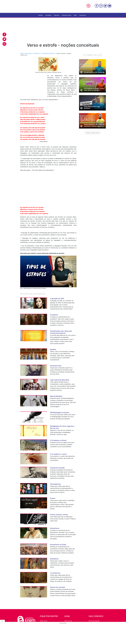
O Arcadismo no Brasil (58, 440)
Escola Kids (82, 15)
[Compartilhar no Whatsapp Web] (4, 44)
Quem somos (43, 621)
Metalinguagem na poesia (59, 412)
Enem (75, 15)
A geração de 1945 (57, 298)
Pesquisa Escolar (66, 15)
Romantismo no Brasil (58, 544)
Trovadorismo (55, 573)
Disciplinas (48, 15)
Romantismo (54, 528)
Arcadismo (54, 315)
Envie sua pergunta (94, 621)
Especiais (56, 15)
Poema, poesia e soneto (59, 514)
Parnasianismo (55, 484)
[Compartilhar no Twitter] (4, 39)
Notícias (40, 15)
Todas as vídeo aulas (92, 133)
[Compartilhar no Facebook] (4, 34)
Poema (52, 498)
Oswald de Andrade (57, 468)
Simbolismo (54, 559)
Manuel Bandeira (56, 396)
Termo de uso (68, 621)
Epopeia (53, 349)
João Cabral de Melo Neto (59, 380)
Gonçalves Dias (55, 366)
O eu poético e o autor (58, 454)
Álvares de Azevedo (57, 587)
